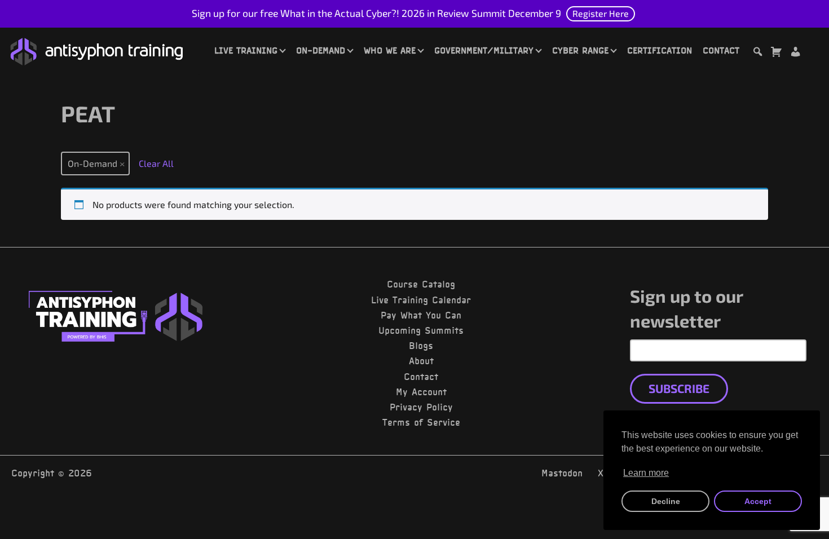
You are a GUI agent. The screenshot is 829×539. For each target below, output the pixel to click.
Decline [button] (665, 501)
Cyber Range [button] (580, 50)
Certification (659, 50)
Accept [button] (757, 501)
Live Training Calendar (421, 300)
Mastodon (562, 473)
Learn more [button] (646, 473)
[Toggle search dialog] (757, 53)
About (421, 361)
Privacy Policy (421, 407)
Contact (721, 50)
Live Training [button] (245, 50)
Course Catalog (421, 284)
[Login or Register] (795, 53)
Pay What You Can (421, 315)
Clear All (156, 163)
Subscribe (679, 388)
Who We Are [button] (390, 50)
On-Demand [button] (320, 50)
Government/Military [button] (483, 50)
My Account (421, 392)
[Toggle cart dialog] (776, 53)
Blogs (421, 346)
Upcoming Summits (421, 330)
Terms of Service (421, 422)
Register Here (600, 13)
